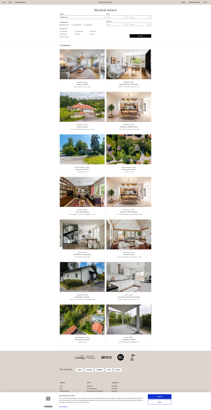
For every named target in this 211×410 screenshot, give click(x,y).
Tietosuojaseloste (92, 388)
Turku (79, 370)
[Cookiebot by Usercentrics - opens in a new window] (48, 407)
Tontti (93, 34)
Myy (4, 2)
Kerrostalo (64, 34)
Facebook (114, 388)
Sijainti (62, 14)
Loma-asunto (65, 37)
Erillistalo (64, 31)
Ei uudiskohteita (88, 25)
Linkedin (114, 391)
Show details (63, 406)
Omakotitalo (80, 31)
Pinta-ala (109, 21)
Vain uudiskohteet (76, 25)
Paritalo (79, 34)
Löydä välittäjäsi (194, 2)
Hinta (108, 14)
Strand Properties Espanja (94, 391)
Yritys (184, 2)
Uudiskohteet (64, 22)
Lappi (109, 370)
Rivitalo (94, 31)
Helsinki (89, 370)
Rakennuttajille (20, 2)
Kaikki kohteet (65, 25)
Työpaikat (90, 386)
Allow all (159, 396)
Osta (10, 2)
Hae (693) (140, 36)
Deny (159, 402)
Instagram (115, 386)
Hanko (117, 370)
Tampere (99, 370)
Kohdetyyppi (63, 28)
